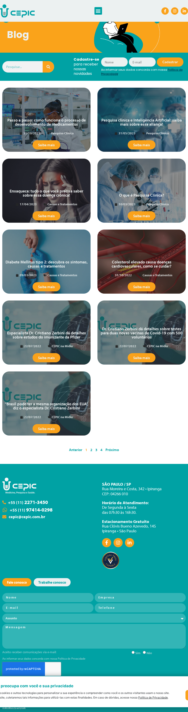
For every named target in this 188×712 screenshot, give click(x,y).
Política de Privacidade (72, 658)
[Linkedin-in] (184, 11)
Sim (138, 653)
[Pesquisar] (48, 67)
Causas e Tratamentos (62, 204)
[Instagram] (174, 11)
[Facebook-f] (165, 11)
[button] (98, 11)
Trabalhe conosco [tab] (52, 582)
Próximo (112, 449)
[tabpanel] (94, 640)
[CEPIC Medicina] (19, 486)
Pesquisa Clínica (62, 133)
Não (149, 653)
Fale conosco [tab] (17, 582)
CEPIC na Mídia (62, 346)
